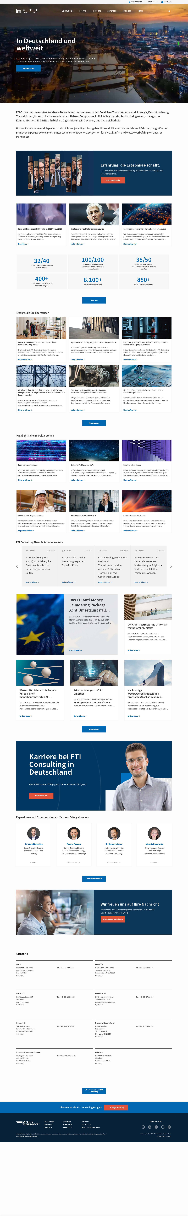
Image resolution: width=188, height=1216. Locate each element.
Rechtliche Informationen (155, 1133)
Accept (153, 1210)
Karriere (127, 11)
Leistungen (67, 11)
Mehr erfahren (28, 68)
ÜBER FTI (85, 1121)
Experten (112, 11)
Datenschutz (167, 1133)
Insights (97, 11)
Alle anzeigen (94, 729)
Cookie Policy (161, 1136)
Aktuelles (86, 1124)
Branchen (48, 1124)
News (140, 11)
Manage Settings (135, 1210)
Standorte (67, 1124)
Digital (82, 11)
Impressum (144, 1133)
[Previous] (17, 566)
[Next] (170, 566)
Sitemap (168, 1136)
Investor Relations (90, 1127)
